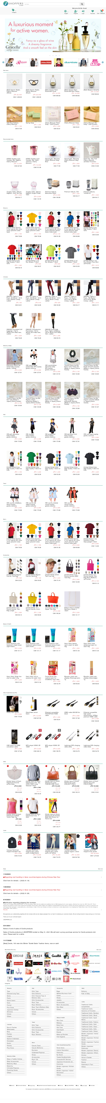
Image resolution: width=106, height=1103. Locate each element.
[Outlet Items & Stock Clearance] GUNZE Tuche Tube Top (14, 815)
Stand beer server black (32, 713)
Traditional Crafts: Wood (89, 1015)
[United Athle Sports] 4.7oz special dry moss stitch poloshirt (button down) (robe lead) (53, 230)
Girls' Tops (35, 991)
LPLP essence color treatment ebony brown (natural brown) (52, 644)
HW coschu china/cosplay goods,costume (69, 504)
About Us (12, 1085)
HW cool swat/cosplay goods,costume (91, 435)
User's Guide (84, 1085)
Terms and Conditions (21, 1085)
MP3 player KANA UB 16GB (33, 746)
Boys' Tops (35, 1002)
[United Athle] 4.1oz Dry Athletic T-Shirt (32, 261)
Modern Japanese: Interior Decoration (65, 1071)
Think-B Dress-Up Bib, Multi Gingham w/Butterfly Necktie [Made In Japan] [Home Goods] (72, 401)
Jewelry (59, 1000)
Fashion (84, 1060)
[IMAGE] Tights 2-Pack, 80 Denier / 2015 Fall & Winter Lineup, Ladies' (52, 298)
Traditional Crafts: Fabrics (89, 1022)
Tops (8, 991)
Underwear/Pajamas (38, 1052)
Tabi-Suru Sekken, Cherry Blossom (13, 123)
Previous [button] (3, 62)
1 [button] (50, 56)
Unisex (9, 1014)
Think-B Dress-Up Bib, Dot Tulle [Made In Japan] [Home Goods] (14, 399)
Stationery (60, 1052)
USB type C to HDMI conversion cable (13, 746)
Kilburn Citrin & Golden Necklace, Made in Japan (72, 609)
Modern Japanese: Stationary (87, 1047)
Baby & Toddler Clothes (14, 1059)
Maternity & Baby (11, 1056)
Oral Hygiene (61, 1037)
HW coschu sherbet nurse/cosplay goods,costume (51, 504)
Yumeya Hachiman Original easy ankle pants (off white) (51, 851)
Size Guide (92, 1085)
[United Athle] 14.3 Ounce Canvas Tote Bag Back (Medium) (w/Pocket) (90, 577)
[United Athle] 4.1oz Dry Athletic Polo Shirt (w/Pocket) (91, 262)
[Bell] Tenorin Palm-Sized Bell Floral (51, 90)
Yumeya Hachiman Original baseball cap (14, 850)
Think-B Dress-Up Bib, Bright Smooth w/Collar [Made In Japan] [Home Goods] (91, 367)
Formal (9, 1005)
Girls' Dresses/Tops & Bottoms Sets (39, 997)
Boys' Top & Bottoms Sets (40, 1007)
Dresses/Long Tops (13, 993)
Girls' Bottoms (36, 993)
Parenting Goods (12, 1070)
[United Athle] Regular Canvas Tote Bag (14, 575)
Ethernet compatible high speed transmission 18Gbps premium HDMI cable (91, 714)
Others (9, 1016)
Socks (9, 1043)
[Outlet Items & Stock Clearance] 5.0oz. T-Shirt (33, 815)
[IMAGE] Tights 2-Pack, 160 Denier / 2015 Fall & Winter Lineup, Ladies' (90, 298)
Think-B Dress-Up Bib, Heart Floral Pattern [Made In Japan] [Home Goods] (53, 400)
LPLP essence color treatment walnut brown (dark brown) (33, 644)
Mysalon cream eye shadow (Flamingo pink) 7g (72, 677)
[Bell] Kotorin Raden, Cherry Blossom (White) (13, 91)
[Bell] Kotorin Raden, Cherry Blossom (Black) (33, 91)
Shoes (34, 1055)
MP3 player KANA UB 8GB (52, 746)
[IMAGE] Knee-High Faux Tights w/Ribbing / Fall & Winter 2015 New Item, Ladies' (53, 331)
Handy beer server (13, 712)
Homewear (10, 1041)
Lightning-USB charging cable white (72, 746)
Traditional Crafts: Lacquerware (87, 1005)
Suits (8, 1003)
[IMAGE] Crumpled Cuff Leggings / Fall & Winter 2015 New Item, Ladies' (14, 331)
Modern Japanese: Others (89, 1053)
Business (35, 1050)
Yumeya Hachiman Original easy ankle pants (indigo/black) (32, 851)
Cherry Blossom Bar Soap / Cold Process (90, 123)
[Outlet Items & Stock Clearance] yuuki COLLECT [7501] (71, 782)
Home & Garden (86, 1057)
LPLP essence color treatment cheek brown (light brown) (14, 644)
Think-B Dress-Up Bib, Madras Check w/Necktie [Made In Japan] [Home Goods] (33, 400)
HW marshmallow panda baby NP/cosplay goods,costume (34, 366)
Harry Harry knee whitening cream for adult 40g (90, 644)
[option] (14, 62)
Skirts (9, 996)
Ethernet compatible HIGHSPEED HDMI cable (51, 713)
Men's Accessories (63, 1005)
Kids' (33, 988)
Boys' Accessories (38, 1009)
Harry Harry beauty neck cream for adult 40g (71, 644)
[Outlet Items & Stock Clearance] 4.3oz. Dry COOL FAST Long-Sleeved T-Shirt (33, 783)
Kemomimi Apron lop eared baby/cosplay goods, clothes (13, 366)
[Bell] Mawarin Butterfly (91, 90)
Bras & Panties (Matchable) (12, 1028)
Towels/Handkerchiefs (64, 1057)
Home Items (60, 1048)
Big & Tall (35, 1059)
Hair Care (60, 1027)
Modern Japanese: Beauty (89, 1050)
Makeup (59, 1023)
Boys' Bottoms (36, 1005)
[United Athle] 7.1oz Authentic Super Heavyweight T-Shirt (90, 540)
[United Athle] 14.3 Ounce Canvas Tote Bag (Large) (13, 609)
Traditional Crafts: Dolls (89, 1029)
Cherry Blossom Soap (71, 123)
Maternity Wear (12, 1064)
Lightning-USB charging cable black (91, 746)
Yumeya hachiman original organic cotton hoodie (71, 851)
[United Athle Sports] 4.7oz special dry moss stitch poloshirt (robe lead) (14, 230)
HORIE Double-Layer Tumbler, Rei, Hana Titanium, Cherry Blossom (33, 161)
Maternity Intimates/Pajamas (13, 1067)
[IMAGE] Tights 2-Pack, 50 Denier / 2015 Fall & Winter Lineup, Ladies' (33, 298)
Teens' (33, 1022)
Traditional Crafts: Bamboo (90, 1013)
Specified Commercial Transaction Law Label (47, 1085)
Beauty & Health (61, 1017)
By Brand (60, 1055)
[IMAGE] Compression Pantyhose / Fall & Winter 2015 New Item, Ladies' (33, 331)
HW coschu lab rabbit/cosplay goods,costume (31, 504)
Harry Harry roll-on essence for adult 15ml (33, 677)
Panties (9, 1034)
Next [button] (103, 62)
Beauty (83, 1062)
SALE (83, 988)
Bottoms (84, 991)
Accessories (36, 1057)
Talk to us (61, 1085)
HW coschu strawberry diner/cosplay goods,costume (14, 504)
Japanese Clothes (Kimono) (13, 1011)
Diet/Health (60, 1030)
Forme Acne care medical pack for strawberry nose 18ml (52, 677)
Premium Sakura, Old (71, 192)
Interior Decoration (63, 1050)
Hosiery (9, 1045)
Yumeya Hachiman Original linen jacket (90, 850)
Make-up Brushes (62, 1034)
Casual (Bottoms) (37, 1048)
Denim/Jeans (11, 1000)
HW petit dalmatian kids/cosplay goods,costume (13, 435)
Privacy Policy (32, 1085)
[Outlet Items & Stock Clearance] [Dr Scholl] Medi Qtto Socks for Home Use (52, 816)
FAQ (78, 1085)
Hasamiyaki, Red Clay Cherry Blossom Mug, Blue (52, 160)
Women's (9, 988)
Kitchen (83, 1055)
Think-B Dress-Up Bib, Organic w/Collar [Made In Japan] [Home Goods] (91, 400)
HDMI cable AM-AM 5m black (72, 713)
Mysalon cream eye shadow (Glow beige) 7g (90, 677)
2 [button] (53, 56)
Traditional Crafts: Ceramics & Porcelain (88, 1010)
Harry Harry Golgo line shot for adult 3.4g (14, 677)
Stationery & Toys (87, 1064)
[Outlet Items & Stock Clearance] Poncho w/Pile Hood (14, 782)
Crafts (83, 1001)
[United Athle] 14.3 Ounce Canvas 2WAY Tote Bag (71, 576)
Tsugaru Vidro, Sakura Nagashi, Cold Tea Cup (14, 192)
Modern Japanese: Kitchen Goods (65, 1067)
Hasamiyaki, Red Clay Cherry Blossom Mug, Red (71, 160)
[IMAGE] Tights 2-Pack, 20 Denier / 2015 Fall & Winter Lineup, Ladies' (14, 298)
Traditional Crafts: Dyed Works (89, 1019)
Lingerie (9, 1036)
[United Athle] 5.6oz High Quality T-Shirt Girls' (90, 229)
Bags (58, 991)
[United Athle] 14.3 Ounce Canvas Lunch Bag (33, 609)
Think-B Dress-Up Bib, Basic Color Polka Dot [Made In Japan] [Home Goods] (72, 367)
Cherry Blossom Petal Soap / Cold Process (52, 123)
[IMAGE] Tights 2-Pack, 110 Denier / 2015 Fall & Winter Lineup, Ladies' (70, 298)
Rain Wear (60, 1007)
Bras (8, 1032)
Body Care (60, 1025)
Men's (33, 1042)
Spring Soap (30, 123)
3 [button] (56, 56)
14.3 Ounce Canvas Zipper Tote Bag (51, 608)
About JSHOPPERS (70, 1085)
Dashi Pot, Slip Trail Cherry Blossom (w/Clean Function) (90, 160)
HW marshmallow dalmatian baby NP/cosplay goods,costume (51, 367)
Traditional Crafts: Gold (88, 1024)
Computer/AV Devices (64, 1059)
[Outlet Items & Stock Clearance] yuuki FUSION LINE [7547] (52, 782)
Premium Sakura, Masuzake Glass (51, 192)
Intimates (9, 1024)
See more (100, 869)
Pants (9, 998)
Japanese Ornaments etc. (65, 1062)
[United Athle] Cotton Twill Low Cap (52, 575)
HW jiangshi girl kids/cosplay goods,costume (50, 435)
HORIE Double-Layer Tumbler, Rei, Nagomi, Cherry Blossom (14, 160)
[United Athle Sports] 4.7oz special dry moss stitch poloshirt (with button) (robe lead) (72, 230)
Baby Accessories (13, 1061)
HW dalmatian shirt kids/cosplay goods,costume (70, 435)
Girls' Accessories (38, 1000)
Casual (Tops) (36, 1045)
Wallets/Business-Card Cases (64, 994)
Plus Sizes (10, 1007)
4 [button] (59, 56)
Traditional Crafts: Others (89, 1031)
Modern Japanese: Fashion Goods (90, 1043)
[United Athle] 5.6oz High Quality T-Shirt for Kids (14, 468)
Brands (59, 1032)
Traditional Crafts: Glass (89, 1027)
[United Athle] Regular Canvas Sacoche (33, 575)
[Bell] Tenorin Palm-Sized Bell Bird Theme (71, 90)
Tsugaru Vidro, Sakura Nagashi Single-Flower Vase (33, 193)
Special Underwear (13, 1039)
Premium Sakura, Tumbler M (89, 192)
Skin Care (60, 1020)
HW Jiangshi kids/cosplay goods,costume (31, 435)
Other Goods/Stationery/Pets (64, 1045)
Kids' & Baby (85, 993)
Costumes (60, 1064)
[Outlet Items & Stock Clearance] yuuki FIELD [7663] (91, 782)
